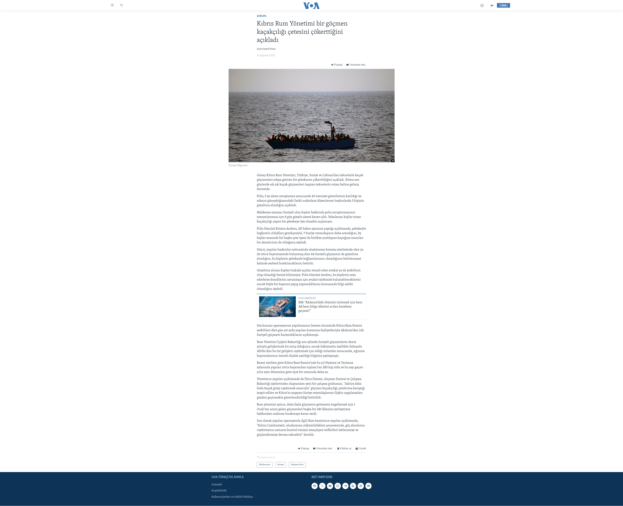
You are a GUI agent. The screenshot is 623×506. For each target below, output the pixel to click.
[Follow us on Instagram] (338, 486)
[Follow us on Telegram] (345, 486)
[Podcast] (361, 486)
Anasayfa (217, 484)
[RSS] (353, 486)
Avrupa (261, 16)
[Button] (336, 65)
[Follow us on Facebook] (315, 486)
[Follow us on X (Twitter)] (322, 486)
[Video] (492, 5)
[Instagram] (482, 5)
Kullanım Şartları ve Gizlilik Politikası (232, 497)
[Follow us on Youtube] (330, 486)
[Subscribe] (368, 486)
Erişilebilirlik (219, 491)
